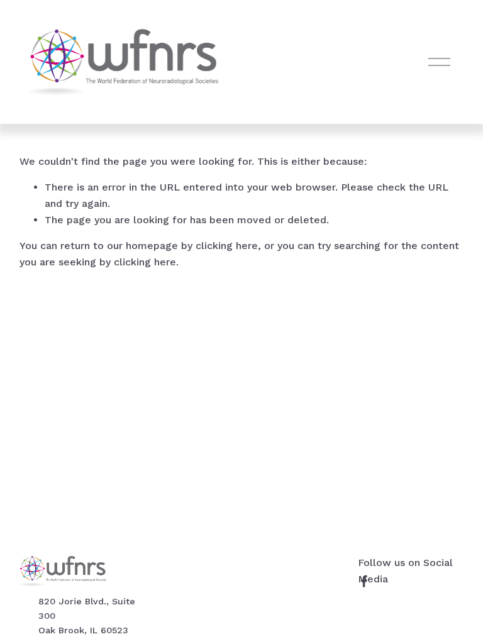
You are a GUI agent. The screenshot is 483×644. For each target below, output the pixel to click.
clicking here (227, 246)
